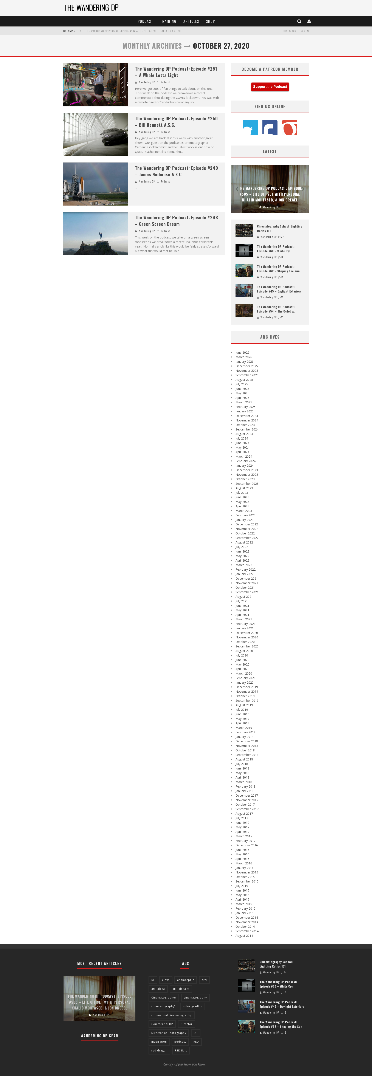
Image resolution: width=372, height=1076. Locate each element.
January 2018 (245, 791)
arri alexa (158, 989)
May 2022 (242, 556)
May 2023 (242, 502)
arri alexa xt (180, 989)
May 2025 (242, 393)
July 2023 (242, 493)
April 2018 (242, 777)
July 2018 (242, 764)
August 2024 (244, 434)
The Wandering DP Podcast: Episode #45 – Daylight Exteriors (279, 288)
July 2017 (242, 818)
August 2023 (244, 488)
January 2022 (245, 574)
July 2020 (242, 655)
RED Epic (181, 1050)
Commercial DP (162, 1024)
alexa (166, 980)
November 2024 (247, 420)
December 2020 (247, 633)
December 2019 (247, 687)
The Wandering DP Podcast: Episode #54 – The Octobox (275, 308)
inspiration (159, 1041)
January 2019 (245, 737)
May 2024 (242, 447)
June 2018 (242, 768)
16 (282, 257)
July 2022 (242, 547)
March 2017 (244, 836)
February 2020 (246, 678)
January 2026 (245, 361)
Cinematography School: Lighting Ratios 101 (276, 963)
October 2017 (245, 804)
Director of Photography (168, 1033)
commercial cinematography (171, 1015)
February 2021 (246, 624)
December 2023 (247, 470)
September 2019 (247, 700)
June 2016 (242, 850)
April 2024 (242, 452)
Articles (191, 21)
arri (204, 980)
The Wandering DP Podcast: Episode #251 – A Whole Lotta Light (176, 71)
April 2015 (242, 899)
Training (168, 21)
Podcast (145, 21)
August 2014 (244, 936)
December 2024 (247, 416)
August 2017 (244, 813)
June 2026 (242, 352)
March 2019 (244, 728)
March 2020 (244, 673)
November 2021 (247, 583)
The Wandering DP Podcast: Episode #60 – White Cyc (275, 248)
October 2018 (245, 750)
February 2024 (246, 461)
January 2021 (245, 628)
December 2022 (247, 524)
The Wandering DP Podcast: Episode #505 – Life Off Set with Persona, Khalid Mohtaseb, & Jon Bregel (270, 194)
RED (196, 1041)
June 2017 (242, 823)
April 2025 (242, 398)
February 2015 (246, 908)
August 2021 (244, 597)
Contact (306, 31)
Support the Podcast (270, 86)
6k (153, 980)
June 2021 (242, 606)
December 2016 (247, 845)
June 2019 (242, 714)
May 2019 (242, 719)
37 (282, 236)
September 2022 (247, 538)
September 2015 (247, 881)
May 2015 (242, 895)
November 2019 (247, 691)
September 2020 (247, 646)
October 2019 (245, 696)
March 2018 (244, 782)
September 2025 (247, 375)
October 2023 (245, 479)
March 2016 (244, 863)
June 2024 (242, 443)
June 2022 (242, 551)
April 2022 (242, 560)
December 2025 (247, 366)
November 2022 (247, 529)
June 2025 (242, 389)
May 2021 (242, 610)
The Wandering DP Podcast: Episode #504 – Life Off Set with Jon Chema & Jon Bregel (137, 31)
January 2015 (245, 913)
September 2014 (247, 931)
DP (196, 1033)
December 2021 (247, 578)
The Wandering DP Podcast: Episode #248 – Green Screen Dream (176, 220)
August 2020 (244, 651)
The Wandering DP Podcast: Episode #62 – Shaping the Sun (278, 268)
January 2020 (245, 682)
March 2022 (244, 565)
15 (282, 277)
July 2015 (242, 886)
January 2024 (245, 465)
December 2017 (247, 795)
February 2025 (246, 407)
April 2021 (242, 615)
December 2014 (247, 917)
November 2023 (247, 474)
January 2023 (245, 520)
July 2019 (242, 710)
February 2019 (246, 732)
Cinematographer (163, 997)
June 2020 (242, 660)
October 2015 (245, 877)
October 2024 (245, 425)
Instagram (290, 31)
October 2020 (245, 642)
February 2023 (246, 515)
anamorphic (185, 980)
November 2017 (247, 800)
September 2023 (247, 483)
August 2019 (244, 705)
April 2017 (242, 832)
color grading (192, 1006)
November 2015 (247, 872)
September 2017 (247, 809)
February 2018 (246, 786)
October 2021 (245, 587)
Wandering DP (147, 82)
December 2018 (247, 741)
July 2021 (242, 601)
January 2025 (245, 411)
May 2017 (242, 827)
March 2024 (244, 456)
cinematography (195, 997)
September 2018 (247, 755)
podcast (180, 1041)
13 (282, 317)
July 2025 (242, 384)
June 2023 (242, 497)
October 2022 (245, 533)
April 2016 (242, 859)
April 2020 (242, 669)
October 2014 (245, 926)
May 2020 (242, 664)
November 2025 (247, 370)
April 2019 (242, 723)
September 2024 (247, 429)
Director (186, 1024)
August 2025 (244, 380)
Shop (210, 21)
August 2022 (244, 542)
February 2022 (246, 569)
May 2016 (242, 854)
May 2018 (242, 773)
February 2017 (246, 841)
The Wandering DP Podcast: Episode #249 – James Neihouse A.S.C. (176, 171)
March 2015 (244, 904)
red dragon (159, 1050)
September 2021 (247, 592)
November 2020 (247, 637)
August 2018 (244, 759)
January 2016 (245, 868)
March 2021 (244, 619)
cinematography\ (163, 1006)
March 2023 (244, 511)
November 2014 (247, 922)
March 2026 (244, 357)
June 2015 (242, 890)
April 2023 (242, 506)
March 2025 (244, 402)
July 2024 (242, 438)
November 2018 (247, 746)
